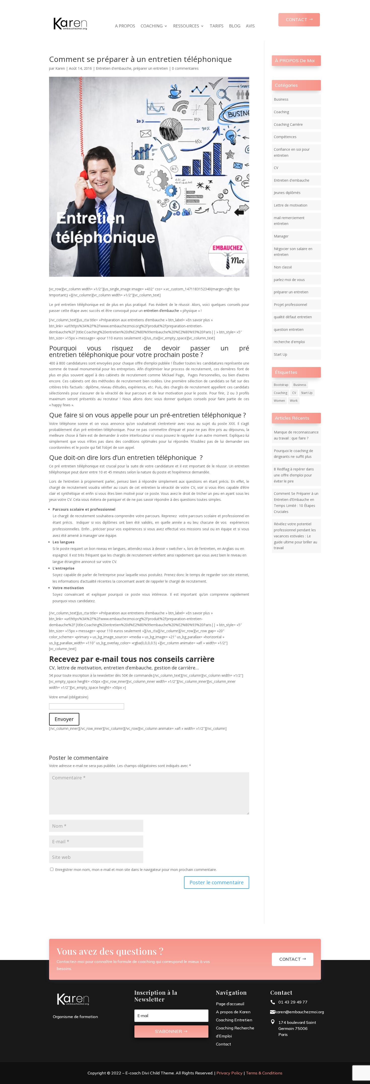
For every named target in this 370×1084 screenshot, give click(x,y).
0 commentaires (185, 68)
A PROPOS (125, 26)
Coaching (281, 111)
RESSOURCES (186, 26)
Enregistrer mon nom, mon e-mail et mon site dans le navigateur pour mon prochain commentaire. (136, 869)
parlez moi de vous (289, 279)
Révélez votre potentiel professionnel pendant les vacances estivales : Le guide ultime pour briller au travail (295, 535)
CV (276, 167)
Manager (281, 236)
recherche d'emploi (289, 341)
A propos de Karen (233, 1011)
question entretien (289, 329)
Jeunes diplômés (287, 192)
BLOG (234, 26)
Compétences (285, 136)
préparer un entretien (150, 68)
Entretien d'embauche (113, 68)
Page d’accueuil (230, 1003)
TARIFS (217, 26)
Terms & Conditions (264, 1072)
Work (294, 400)
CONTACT (296, 19)
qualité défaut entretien (293, 316)
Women (279, 400)
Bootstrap (281, 385)
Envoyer (64, 719)
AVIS (250, 26)
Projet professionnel (290, 304)
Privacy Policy (229, 1072)
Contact (290, 959)
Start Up (280, 354)
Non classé (283, 267)
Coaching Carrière (288, 124)
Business (281, 99)
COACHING (152, 26)
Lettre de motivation (290, 205)
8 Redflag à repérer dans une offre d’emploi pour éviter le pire (294, 475)
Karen (60, 68)
